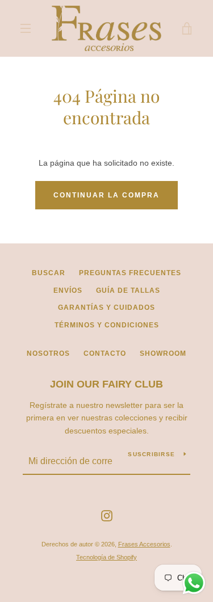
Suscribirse (151, 454)
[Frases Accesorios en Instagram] (106, 515)
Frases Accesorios (144, 544)
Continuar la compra (106, 195)
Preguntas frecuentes (130, 273)
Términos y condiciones (107, 325)
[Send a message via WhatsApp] (194, 583)
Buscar (48, 273)
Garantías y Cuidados (106, 307)
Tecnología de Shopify (106, 557)
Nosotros (48, 353)
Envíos (67, 290)
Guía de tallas (128, 290)
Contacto (104, 353)
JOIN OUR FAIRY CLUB (106, 384)
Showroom (163, 353)
